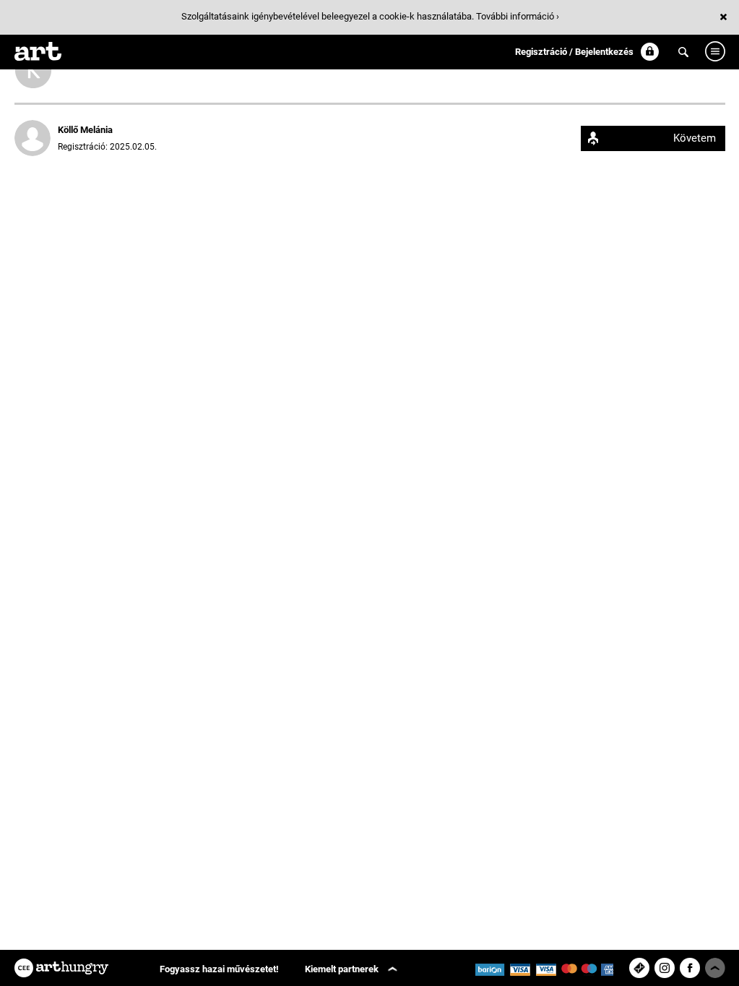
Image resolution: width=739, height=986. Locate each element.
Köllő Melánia (85, 129)
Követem (694, 138)
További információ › (517, 16)
